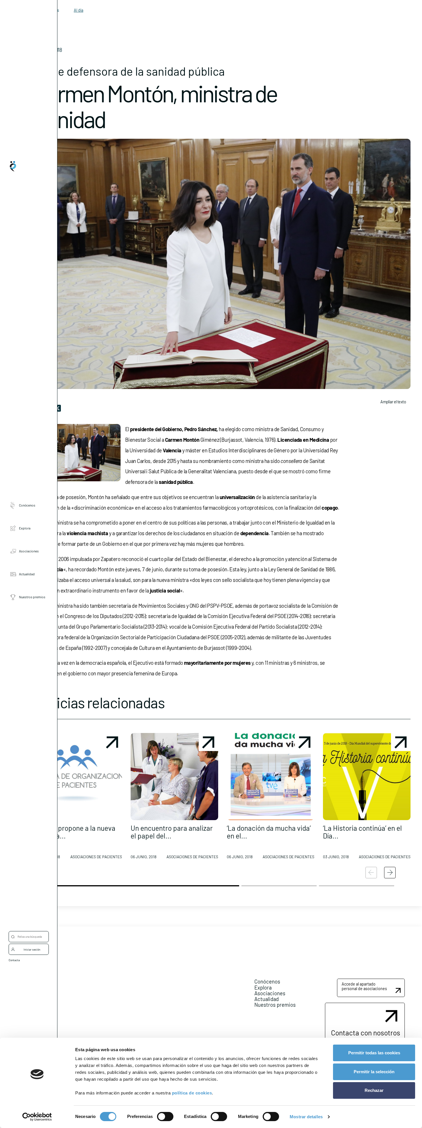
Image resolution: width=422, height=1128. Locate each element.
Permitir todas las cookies (374, 1052)
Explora (24, 528)
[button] (78, 798)
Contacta (14, 960)
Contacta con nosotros (365, 1032)
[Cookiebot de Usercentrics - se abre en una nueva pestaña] (37, 1117)
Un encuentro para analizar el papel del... (172, 832)
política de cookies (192, 1092)
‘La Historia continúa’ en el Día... (362, 832)
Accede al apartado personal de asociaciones (364, 986)
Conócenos (27, 505)
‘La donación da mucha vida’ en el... (269, 832)
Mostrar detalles (306, 1116)
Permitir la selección (374, 1071)
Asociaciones (29, 551)
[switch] (165, 1116)
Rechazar (374, 1090)
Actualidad (27, 574)
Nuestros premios (32, 597)
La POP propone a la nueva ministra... (74, 832)
